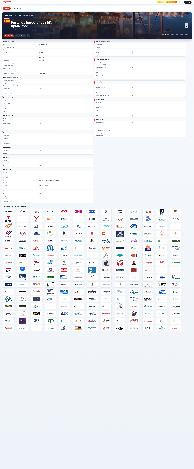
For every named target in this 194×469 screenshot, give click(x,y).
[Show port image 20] (187, 34)
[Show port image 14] (180, 34)
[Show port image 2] (163, 34)
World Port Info (13, 15)
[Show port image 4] (166, 34)
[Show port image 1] (162, 34)
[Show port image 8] (172, 34)
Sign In (187, 2)
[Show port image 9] (173, 34)
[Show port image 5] (168, 34)
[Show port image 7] (171, 34)
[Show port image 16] (182, 34)
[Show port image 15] (181, 34)
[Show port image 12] (177, 34)
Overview (6, 8)
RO (181, 2)
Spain (19, 15)
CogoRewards (172, 2)
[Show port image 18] (185, 34)
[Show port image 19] (186, 34)
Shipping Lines (17, 8)
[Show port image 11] (176, 34)
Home (6, 15)
